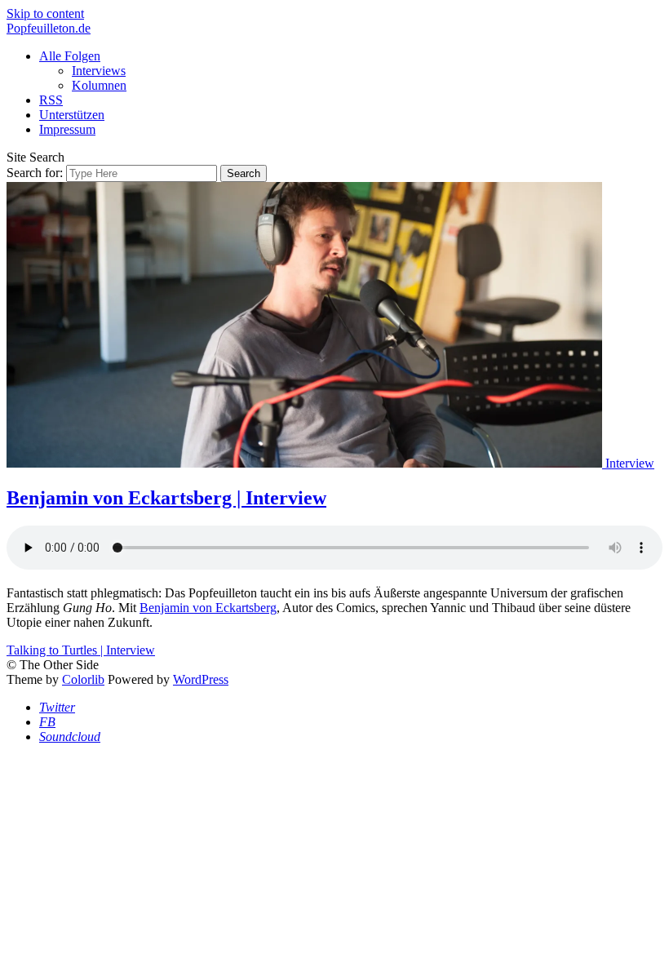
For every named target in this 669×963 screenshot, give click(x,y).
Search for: (35, 173)
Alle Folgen (69, 56)
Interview (629, 463)
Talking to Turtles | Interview (81, 650)
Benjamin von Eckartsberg (208, 608)
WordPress (200, 679)
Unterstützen (71, 115)
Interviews (99, 71)
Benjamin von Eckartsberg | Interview (166, 497)
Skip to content (45, 13)
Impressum (67, 129)
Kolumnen (99, 85)
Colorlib (83, 679)
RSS (51, 100)
